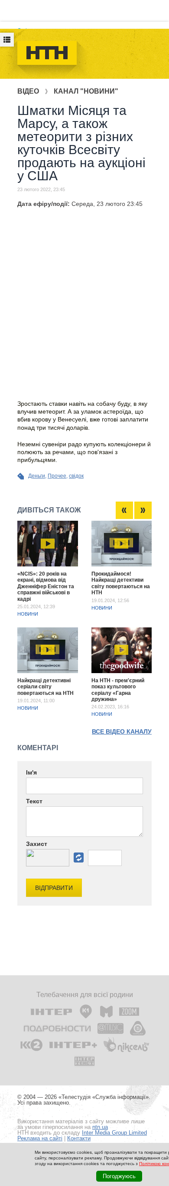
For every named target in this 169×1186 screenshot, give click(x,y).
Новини (27, 614)
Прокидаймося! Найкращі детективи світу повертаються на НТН (120, 583)
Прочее (57, 476)
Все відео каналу (122, 731)
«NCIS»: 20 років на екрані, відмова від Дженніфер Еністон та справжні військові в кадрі (45, 586)
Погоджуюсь (119, 1176)
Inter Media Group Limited (114, 1132)
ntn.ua (100, 1127)
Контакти (79, 1138)
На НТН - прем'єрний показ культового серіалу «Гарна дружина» (117, 689)
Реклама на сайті (39, 1138)
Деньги (36, 476)
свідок (76, 476)
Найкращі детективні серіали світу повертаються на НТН (45, 686)
